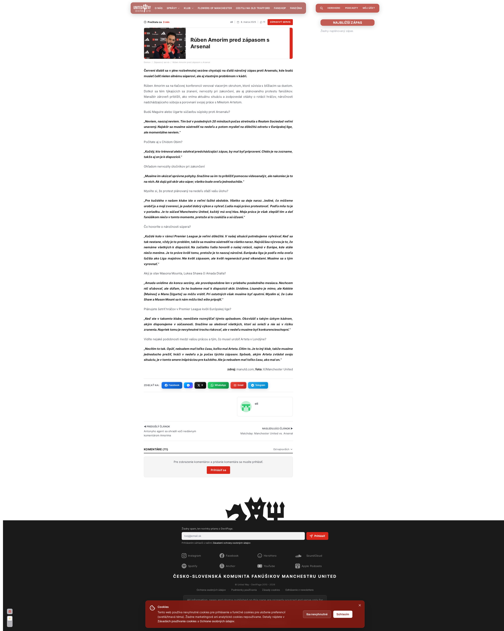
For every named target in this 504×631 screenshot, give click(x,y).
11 (264, 22)
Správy (172, 8)
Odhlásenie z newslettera (299, 589)
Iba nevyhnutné (317, 614)
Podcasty (351, 8)
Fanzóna (296, 8)
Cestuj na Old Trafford (253, 8)
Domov (147, 62)
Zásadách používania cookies (177, 621)
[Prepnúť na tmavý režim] (10, 621)
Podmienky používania (244, 589)
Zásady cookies (271, 589)
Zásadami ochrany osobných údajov (231, 542)
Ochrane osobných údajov (217, 621)
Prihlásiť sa (218, 470)
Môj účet (369, 8)
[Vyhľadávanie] (321, 8)
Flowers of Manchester (215, 8)
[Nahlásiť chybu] (10, 611)
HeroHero (334, 8)
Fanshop (280, 8)
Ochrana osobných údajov (211, 589)
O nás (159, 8)
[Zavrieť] (360, 605)
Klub (187, 8)
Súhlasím (342, 614)
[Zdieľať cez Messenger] (188, 385)
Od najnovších (281, 449)
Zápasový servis (280, 22)
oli (231, 22)
